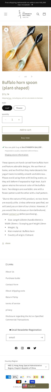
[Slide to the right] (32, 76)
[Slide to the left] (19, 76)
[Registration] (42, 337)
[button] (6, 14)
